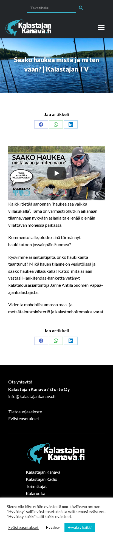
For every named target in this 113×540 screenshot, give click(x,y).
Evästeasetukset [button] (23, 527)
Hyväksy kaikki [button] (80, 527)
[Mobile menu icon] (101, 27)
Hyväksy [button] (53, 527)
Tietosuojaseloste (25, 411)
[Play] (56, 173)
